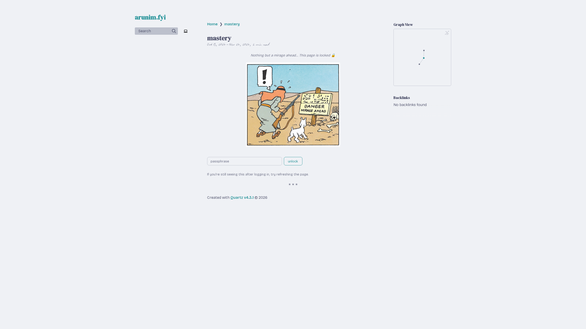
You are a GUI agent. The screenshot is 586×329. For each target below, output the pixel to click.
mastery (232, 24)
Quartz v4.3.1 (242, 197)
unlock (293, 161)
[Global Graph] (447, 33)
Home (212, 24)
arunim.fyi (150, 17)
